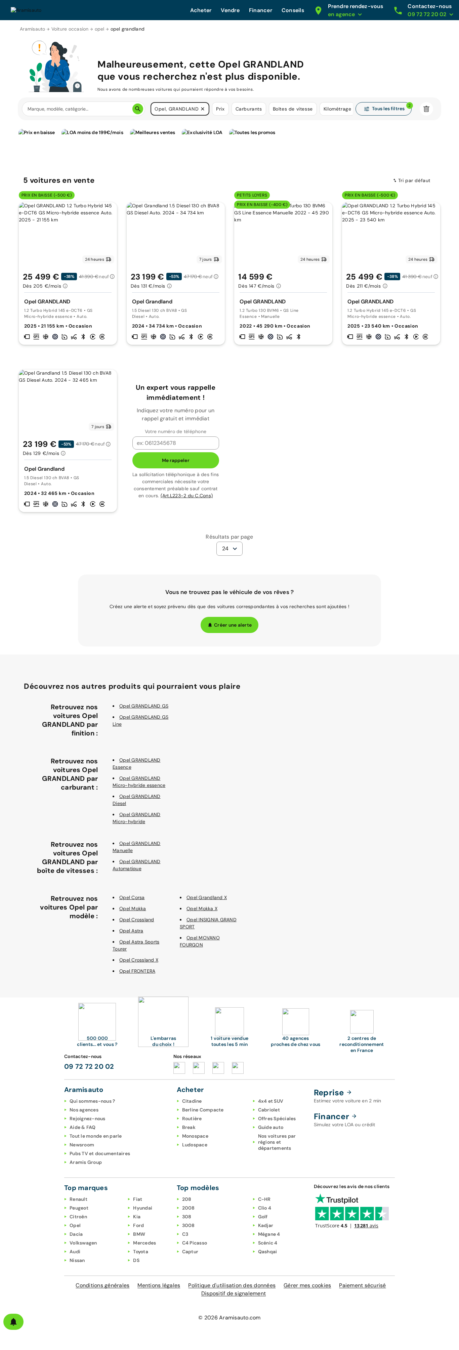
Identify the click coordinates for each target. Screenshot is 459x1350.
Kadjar (266, 1225)
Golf (263, 1217)
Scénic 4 (268, 1243)
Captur (190, 1252)
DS (136, 1260)
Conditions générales (102, 1285)
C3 (185, 1234)
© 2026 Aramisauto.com (229, 1317)
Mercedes (144, 1243)
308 (187, 1217)
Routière (192, 1118)
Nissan (77, 1260)
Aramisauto (32, 29)
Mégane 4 (269, 1234)
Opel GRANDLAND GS (143, 706)
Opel (75, 1225)
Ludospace (194, 1145)
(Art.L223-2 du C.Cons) (187, 496)
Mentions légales (158, 1285)
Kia (136, 1217)
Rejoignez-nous (88, 1118)
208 (187, 1199)
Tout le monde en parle (96, 1136)
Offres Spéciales (277, 1118)
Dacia (76, 1234)
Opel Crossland (136, 920)
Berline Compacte (203, 1110)
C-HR (264, 1199)
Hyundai (142, 1208)
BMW (139, 1234)
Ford (138, 1225)
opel (100, 29)
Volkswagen (83, 1243)
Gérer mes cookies (307, 1285)
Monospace (195, 1136)
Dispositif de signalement (233, 1293)
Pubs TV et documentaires (100, 1153)
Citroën (78, 1217)
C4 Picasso (194, 1243)
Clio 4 (265, 1208)
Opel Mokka (132, 908)
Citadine (192, 1101)
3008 (188, 1225)
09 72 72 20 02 (89, 1066)
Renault (78, 1199)
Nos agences (84, 1110)
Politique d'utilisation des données (232, 1285)
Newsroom (82, 1145)
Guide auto (271, 1127)
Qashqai (267, 1252)
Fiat (137, 1199)
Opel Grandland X (206, 897)
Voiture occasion (70, 29)
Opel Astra (131, 931)
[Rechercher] (137, 108)
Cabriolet (269, 1110)
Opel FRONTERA (137, 971)
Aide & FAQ (83, 1127)
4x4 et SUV (271, 1101)
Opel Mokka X (201, 908)
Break (189, 1127)
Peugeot (79, 1208)
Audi (75, 1252)
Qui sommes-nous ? (92, 1101)
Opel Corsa (132, 897)
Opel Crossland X (138, 960)
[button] (202, 109)
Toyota (140, 1252)
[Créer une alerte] (13, 1322)
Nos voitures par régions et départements (277, 1142)
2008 (188, 1208)
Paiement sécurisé (362, 1285)
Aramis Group (86, 1162)
